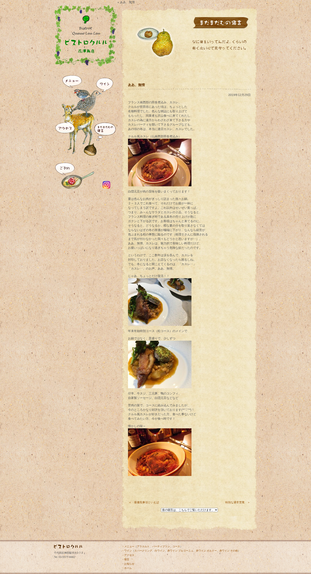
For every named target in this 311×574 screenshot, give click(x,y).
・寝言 (125, 559)
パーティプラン (161, 546)
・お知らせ (128, 563)
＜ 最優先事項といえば (144, 502)
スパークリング (143, 550)
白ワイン (160, 550)
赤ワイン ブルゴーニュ (180, 550)
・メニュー (128, 546)
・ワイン (127, 550)
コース (176, 546)
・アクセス (128, 555)
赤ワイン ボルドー (206, 550)
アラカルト (143, 546)
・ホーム (127, 568)
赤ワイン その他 (228, 550)
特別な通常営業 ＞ (237, 502)
